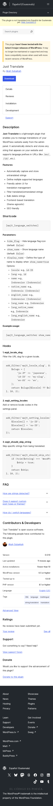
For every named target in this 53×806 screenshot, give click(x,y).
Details (9, 89)
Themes (32, 698)
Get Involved (34, 717)
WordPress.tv (11, 732)
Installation (11, 103)
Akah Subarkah (13, 71)
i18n (26, 597)
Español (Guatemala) (19, 768)
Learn (5, 717)
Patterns (32, 708)
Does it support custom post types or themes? (14, 502)
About (6, 694)
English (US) (44, 590)
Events (31, 722)
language (34, 597)
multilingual (44, 597)
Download (9, 78)
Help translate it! (28, 22)
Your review (8, 631)
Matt (6, 746)
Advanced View (10, 610)
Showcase (33, 694)
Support (9, 117)
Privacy (6, 708)
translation (45, 603)
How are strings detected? (16, 493)
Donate (33, 727)
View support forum (12, 652)
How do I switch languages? (17, 512)
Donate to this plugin (13, 676)
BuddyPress (10, 755)
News (5, 698)
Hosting (6, 703)
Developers (8, 727)
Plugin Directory (10, 12)
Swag (32, 732)
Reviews (10, 96)
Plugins (31, 703)
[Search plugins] (31, 31)
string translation (32, 603)
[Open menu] (48, 4)
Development (12, 110)
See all (47, 631)
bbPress (8, 751)
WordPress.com (12, 741)
